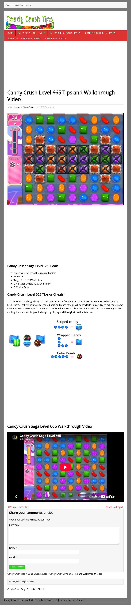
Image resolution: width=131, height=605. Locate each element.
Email (12, 557)
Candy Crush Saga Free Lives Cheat (25, 589)
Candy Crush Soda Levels (65, 33)
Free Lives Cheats (55, 38)
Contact (80, 599)
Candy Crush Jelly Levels (100, 33)
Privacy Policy (67, 599)
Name (12, 547)
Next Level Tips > (115, 507)
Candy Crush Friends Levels (24, 38)
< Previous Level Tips (18, 507)
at (19, 107)
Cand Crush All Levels (31, 33)
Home (9, 33)
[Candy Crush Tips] (65, 20)
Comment (14, 524)
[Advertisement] (65, 66)
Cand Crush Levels (31, 107)
